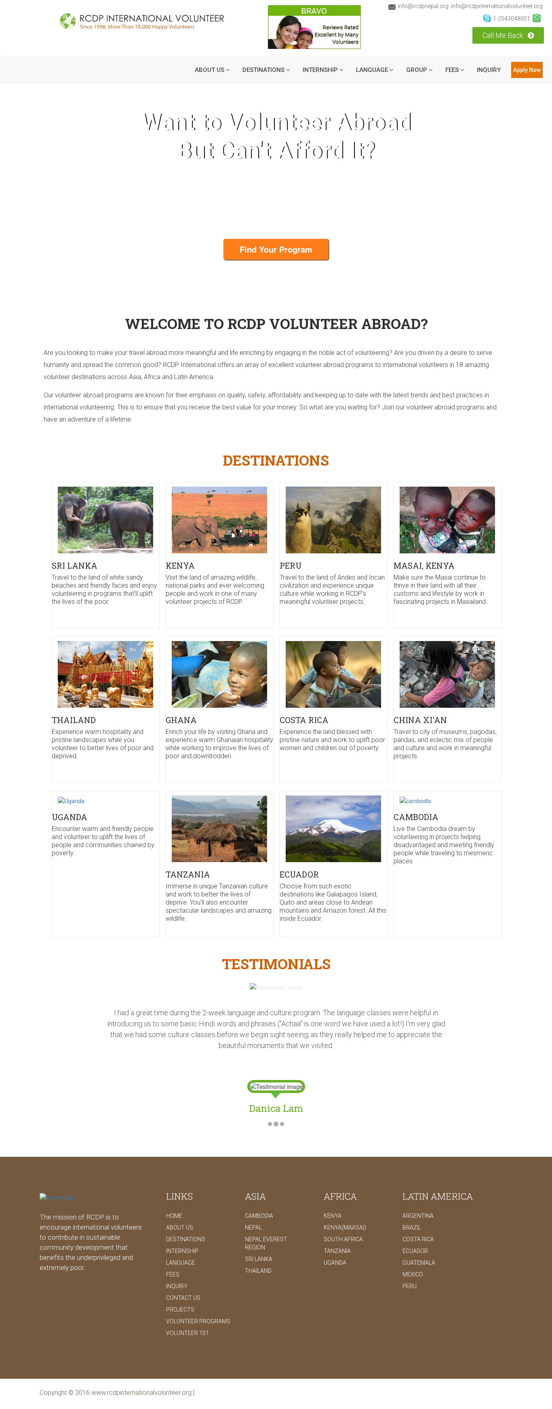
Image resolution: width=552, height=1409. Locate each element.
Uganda (335, 1241)
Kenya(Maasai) (345, 1205)
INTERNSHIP (321, 70)
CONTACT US (183, 1276)
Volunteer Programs (198, 1299)
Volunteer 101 (187, 1311)
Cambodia (259, 1194)
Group (417, 70)
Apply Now (527, 70)
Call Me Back (503, 35)
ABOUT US (210, 70)
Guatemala (418, 1241)
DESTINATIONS (264, 70)
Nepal (253, 1205)
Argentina (418, 1194)
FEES (172, 1252)
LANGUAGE (373, 70)
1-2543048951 (511, 18)
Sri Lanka (258, 1237)
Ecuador (415, 1229)
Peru (409, 1264)
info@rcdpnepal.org (423, 6)
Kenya (332, 1194)
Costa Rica (418, 1217)
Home (174, 1194)
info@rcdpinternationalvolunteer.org (497, 6)
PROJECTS (180, 1288)
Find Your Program (276, 249)
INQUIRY (489, 70)
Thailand (258, 1249)
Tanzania (337, 1229)
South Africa (343, 1217)
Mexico (412, 1252)
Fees (452, 70)
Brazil (411, 1205)
